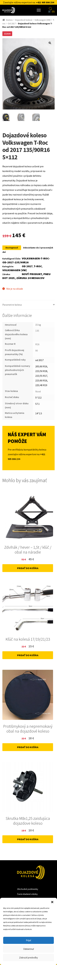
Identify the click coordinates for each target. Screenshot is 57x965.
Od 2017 (12, 23)
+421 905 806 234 (45, 2)
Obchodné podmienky (27, 889)
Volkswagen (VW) (43, 19)
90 (36, 350)
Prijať (28, 940)
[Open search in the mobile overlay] (50, 8)
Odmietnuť (28, 948)
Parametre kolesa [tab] (12, 304)
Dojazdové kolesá (23, 19)
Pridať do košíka (27, 568)
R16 (37, 344)
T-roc (38, 266)
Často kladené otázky (27, 894)
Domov (9, 19)
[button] (52, 901)
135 (37, 330)
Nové (38, 391)
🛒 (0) (51, 11)
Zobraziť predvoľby (28, 957)
